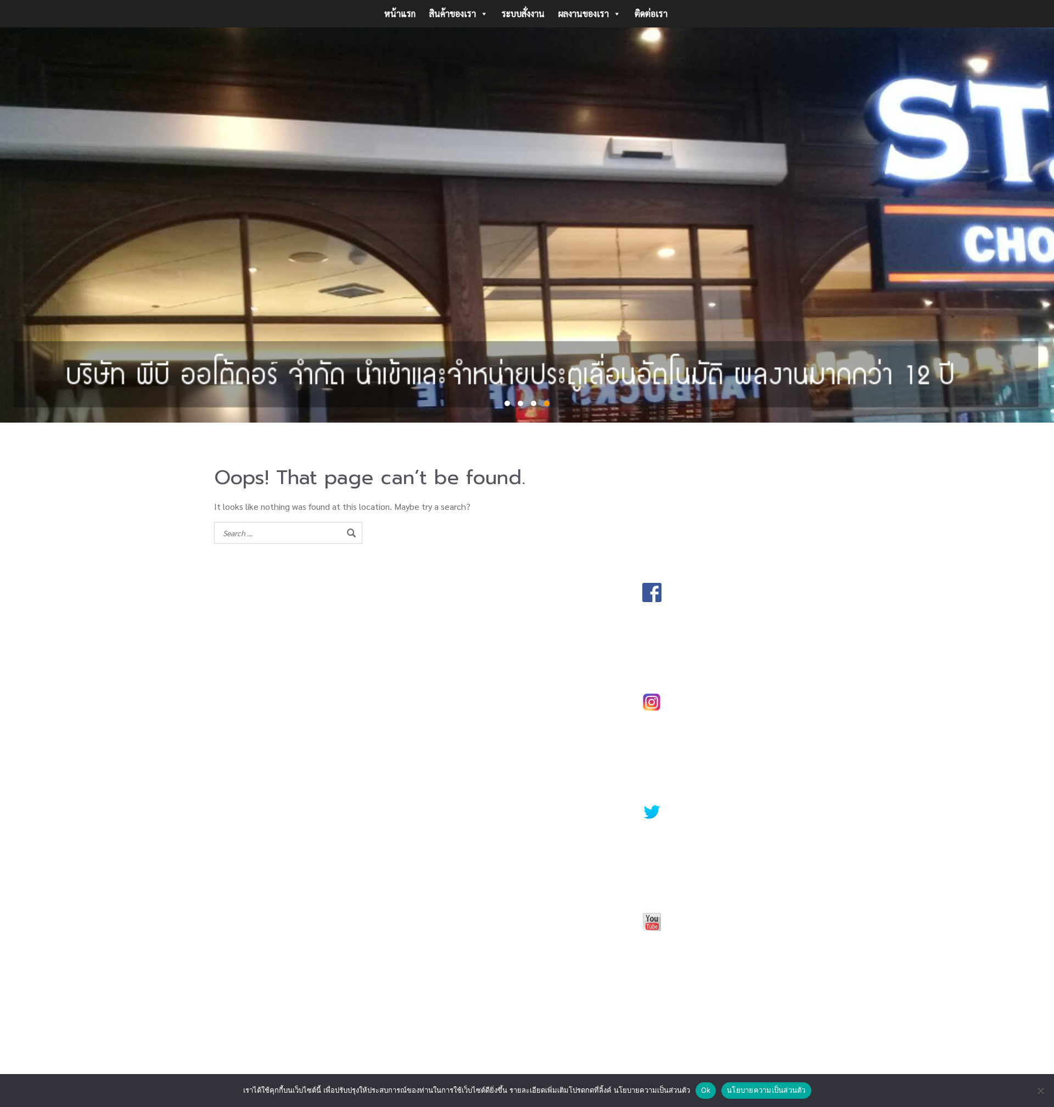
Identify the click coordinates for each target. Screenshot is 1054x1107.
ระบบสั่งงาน (523, 13)
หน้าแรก (400, 13)
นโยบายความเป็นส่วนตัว (766, 1090)
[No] (1040, 1090)
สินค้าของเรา (452, 13)
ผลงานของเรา (583, 13)
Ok (706, 1090)
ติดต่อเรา (651, 13)
